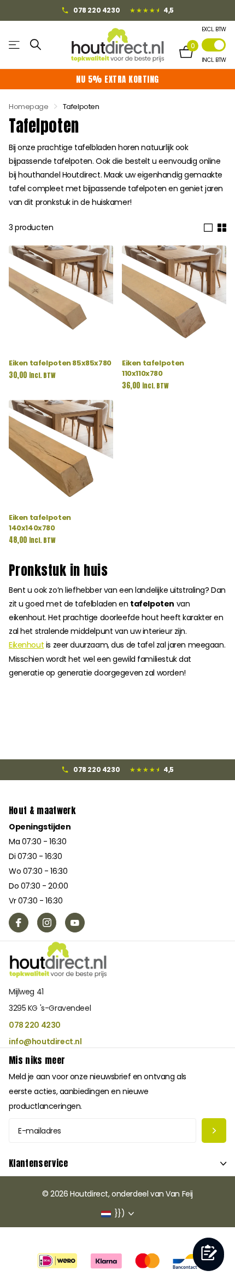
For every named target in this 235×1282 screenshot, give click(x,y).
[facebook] (18, 922)
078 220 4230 (35, 1025)
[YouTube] (75, 922)
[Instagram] (47, 922)
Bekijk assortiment (15, 44)
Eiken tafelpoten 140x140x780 (40, 522)
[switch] (214, 44)
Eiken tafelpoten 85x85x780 (60, 363)
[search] (36, 44)
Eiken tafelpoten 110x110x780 (153, 368)
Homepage (29, 106)
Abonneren (214, 1130)
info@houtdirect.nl (45, 1041)
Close (117, 1163)
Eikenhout (26, 644)
